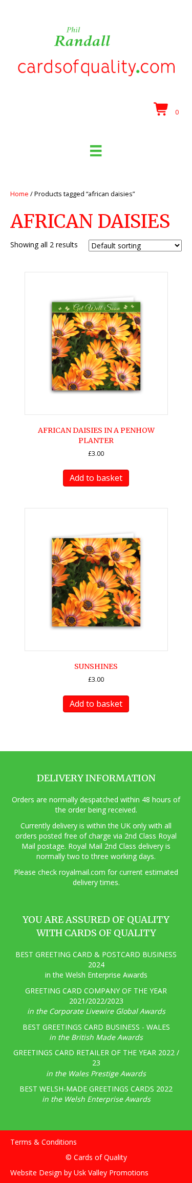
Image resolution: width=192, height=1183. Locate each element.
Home (19, 193)
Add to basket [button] (96, 477)
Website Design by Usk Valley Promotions (79, 1172)
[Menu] (96, 151)
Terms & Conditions (43, 1142)
